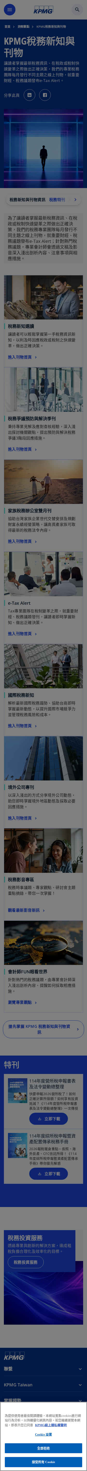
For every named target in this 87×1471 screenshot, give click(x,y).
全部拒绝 (43, 1448)
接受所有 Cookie (43, 1462)
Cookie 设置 (43, 1434)
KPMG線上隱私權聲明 (51, 1425)
